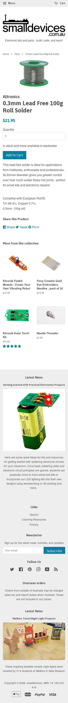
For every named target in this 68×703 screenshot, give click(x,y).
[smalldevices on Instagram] (38, 570)
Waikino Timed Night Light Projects (34, 618)
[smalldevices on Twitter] (12, 570)
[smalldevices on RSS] (56, 570)
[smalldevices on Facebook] (21, 570)
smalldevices (34, 683)
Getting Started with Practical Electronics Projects (34, 384)
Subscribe (54, 551)
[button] (12, 346)
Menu (11, 3)
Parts (17, 54)
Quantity (8, 129)
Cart (62, 3)
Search (34, 514)
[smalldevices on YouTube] (47, 570)
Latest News (34, 377)
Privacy (34, 524)
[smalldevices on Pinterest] (30, 570)
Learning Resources (34, 519)
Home (6, 54)
